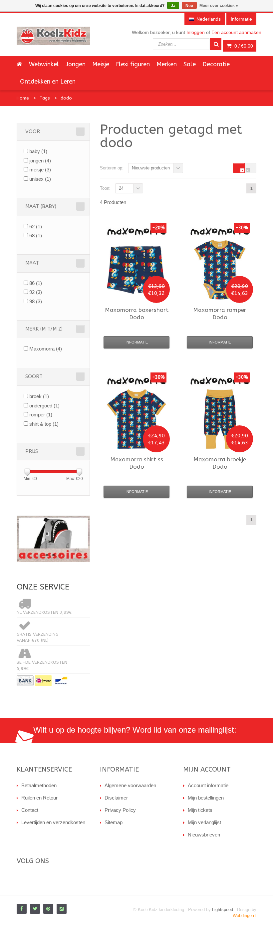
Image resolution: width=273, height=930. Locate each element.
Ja (173, 5)
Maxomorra (45, 348)
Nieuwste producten (151, 167)
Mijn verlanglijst (204, 822)
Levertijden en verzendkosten (53, 822)
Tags (45, 98)
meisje (40, 169)
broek (39, 396)
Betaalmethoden (39, 785)
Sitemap (114, 822)
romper (40, 414)
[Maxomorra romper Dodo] (220, 270)
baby (38, 151)
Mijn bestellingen (206, 798)
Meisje (100, 64)
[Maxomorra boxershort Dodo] (136, 270)
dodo (66, 98)
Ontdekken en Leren (48, 81)
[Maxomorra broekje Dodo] (220, 419)
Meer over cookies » (218, 5)
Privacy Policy (120, 810)
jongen (40, 160)
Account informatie (208, 785)
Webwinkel (44, 64)
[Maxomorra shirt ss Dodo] (136, 419)
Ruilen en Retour (39, 798)
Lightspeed (222, 909)
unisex (40, 179)
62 (35, 226)
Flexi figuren (133, 64)
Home (23, 98)
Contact (29, 810)
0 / (243, 46)
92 (35, 292)
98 (35, 301)
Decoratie (216, 64)
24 (121, 188)
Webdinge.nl (244, 915)
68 (35, 235)
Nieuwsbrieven (204, 834)
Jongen (76, 64)
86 (35, 283)
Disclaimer (116, 798)
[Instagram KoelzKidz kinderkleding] (62, 909)
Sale (189, 64)
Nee (189, 5)
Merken (166, 64)
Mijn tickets (200, 810)
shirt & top (44, 424)
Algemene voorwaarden (130, 785)
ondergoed (44, 405)
